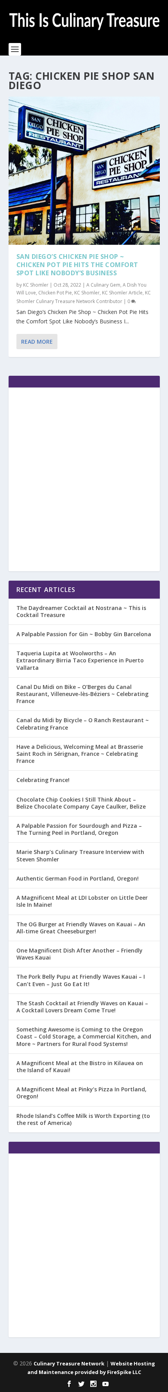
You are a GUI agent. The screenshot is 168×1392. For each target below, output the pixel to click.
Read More (37, 341)
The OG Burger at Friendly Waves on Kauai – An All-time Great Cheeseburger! (80, 927)
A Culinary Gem (103, 285)
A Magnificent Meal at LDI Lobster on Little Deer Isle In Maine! (82, 901)
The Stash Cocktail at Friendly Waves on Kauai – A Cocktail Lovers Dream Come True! (82, 1006)
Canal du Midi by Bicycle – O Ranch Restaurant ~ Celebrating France (82, 723)
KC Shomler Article (122, 292)
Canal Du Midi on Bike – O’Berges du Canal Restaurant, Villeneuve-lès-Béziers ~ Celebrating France (82, 694)
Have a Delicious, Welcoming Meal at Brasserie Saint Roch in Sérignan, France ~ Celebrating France (79, 753)
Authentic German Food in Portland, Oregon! (77, 878)
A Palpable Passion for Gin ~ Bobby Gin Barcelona (83, 634)
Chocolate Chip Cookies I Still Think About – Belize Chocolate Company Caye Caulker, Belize (81, 803)
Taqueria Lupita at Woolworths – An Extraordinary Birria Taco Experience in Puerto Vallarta (80, 660)
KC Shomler (35, 285)
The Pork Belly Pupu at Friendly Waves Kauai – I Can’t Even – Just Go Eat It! (80, 980)
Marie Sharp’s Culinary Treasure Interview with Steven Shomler (80, 855)
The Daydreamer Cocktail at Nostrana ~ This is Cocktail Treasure (81, 611)
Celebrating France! (43, 780)
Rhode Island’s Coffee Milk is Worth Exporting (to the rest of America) (83, 1119)
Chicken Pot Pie (55, 292)
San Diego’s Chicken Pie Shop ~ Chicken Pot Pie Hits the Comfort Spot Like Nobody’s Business (77, 264)
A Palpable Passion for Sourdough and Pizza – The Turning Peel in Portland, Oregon (79, 829)
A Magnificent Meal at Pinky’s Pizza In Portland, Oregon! (81, 1092)
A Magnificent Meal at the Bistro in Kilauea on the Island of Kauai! (79, 1066)
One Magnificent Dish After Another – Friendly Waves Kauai (79, 954)
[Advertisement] (84, 479)
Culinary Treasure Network (69, 1363)
